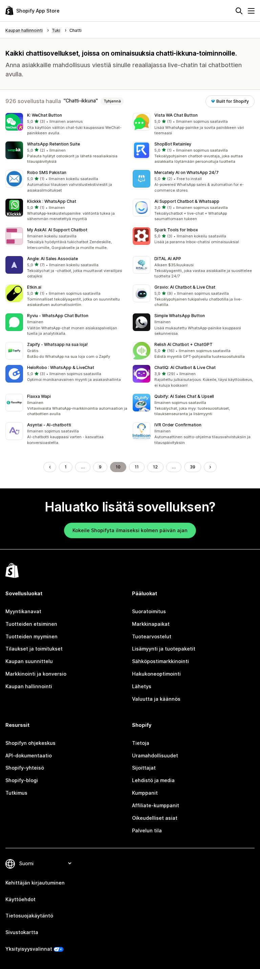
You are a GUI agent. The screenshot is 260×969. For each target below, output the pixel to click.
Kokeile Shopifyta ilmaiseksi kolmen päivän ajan (130, 530)
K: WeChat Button (44, 115)
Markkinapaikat (151, 624)
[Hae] (239, 10)
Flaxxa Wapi (39, 396)
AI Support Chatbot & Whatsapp (186, 201)
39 (192, 466)
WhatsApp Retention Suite (53, 144)
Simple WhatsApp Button (179, 315)
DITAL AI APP (167, 258)
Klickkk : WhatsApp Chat (51, 201)
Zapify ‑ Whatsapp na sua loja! (57, 344)
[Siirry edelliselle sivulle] (49, 467)
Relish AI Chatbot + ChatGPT (183, 344)
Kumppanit (145, 793)
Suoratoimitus (149, 611)
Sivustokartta (21, 932)
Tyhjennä (112, 101)
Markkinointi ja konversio (35, 674)
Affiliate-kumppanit (155, 805)
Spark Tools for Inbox (176, 229)
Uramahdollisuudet (155, 755)
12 (155, 466)
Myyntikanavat (23, 611)
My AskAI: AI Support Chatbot (57, 229)
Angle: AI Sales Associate (52, 258)
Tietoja (140, 743)
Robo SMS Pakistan (46, 172)
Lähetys (141, 686)
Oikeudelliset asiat (154, 818)
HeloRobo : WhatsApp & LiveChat (60, 367)
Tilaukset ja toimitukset (34, 649)
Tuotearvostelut (151, 636)
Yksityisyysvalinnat (28, 949)
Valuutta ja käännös (156, 699)
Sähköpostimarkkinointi (160, 661)
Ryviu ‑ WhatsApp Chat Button (57, 315)
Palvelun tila (147, 830)
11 (137, 466)
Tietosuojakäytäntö (29, 915)
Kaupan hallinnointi (28, 686)
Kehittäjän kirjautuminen (35, 883)
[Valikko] (251, 10)
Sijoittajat (144, 768)
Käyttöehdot (20, 899)
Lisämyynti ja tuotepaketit (163, 649)
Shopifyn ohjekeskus (30, 743)
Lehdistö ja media (153, 780)
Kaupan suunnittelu (29, 661)
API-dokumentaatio (28, 755)
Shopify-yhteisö (24, 768)
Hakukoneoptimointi (156, 674)
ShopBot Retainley (172, 144)
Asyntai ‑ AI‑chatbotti (49, 424)
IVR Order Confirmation (177, 424)
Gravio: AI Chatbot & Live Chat (184, 287)
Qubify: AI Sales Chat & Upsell (184, 396)
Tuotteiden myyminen (31, 636)
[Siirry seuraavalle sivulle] (210, 467)
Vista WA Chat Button (176, 115)
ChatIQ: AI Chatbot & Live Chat (185, 367)
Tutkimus (16, 793)
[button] (66, 124)
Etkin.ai (34, 287)
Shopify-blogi (21, 780)
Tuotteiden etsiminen (31, 624)
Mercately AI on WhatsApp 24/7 (186, 172)
